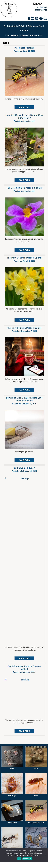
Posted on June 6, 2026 (24, 191)
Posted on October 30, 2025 (24, 404)
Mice (36, 768)
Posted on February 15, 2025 (24, 471)
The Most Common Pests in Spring (24, 258)
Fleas (36, 796)
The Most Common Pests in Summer (24, 188)
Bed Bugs (12, 796)
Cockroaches (12, 823)
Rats (12, 768)
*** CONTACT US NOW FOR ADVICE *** (24, 35)
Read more (27, 859)
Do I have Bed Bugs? (24, 468)
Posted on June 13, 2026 (24, 51)
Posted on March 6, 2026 (24, 261)
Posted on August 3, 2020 (24, 672)
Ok (19, 859)
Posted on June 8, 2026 (24, 121)
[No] (45, 855)
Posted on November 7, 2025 (24, 331)
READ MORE (24, 107)
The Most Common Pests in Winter (24, 328)
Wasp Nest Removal (24, 48)
